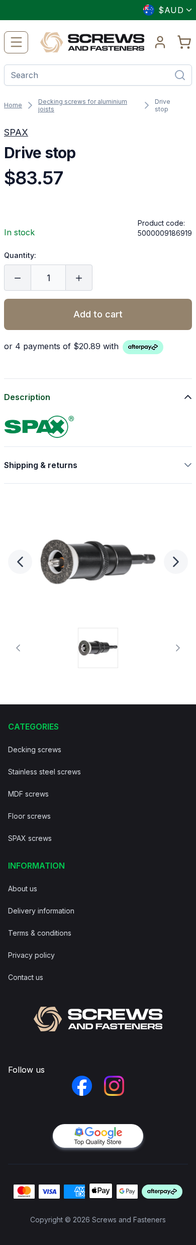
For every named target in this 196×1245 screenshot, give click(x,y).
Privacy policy (31, 955)
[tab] (98, 648)
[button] (98, 562)
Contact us (25, 977)
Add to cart (98, 314)
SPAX (16, 132)
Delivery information (41, 910)
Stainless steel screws (44, 771)
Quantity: (20, 255)
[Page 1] (98, 648)
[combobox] (163, 10)
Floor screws (29, 816)
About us (22, 888)
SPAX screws (30, 838)
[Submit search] (180, 75)
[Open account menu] (160, 42)
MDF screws (28, 794)
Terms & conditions (39, 933)
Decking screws (34, 749)
